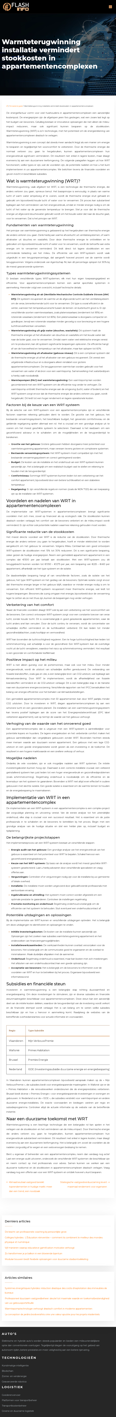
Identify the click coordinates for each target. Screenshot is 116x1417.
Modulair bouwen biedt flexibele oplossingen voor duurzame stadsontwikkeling (46, 1259)
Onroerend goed (16, 106)
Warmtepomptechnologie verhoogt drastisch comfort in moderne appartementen (48, 1308)
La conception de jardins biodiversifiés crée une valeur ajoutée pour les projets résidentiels (52, 1314)
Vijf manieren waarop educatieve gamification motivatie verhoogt (39, 1247)
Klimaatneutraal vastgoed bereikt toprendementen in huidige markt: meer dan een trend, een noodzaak (30, 1187)
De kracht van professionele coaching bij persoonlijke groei (35, 1231)
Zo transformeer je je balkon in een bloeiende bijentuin (33, 1253)
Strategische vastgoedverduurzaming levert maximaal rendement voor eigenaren (83, 1184)
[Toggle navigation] (110, 7)
